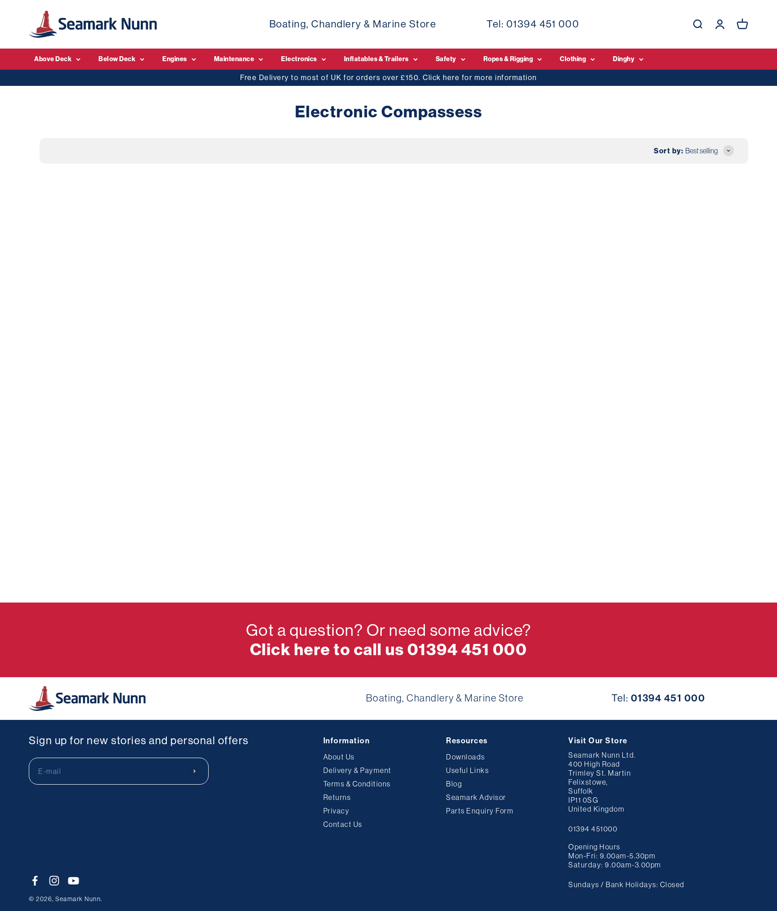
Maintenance (234, 59)
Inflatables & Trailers (376, 59)
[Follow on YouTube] (73, 881)
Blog (454, 784)
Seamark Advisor (476, 797)
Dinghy (623, 59)
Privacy (336, 811)
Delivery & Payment (357, 770)
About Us (339, 757)
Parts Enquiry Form (480, 811)
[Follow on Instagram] (54, 881)
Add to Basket (96, 382)
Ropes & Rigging (508, 59)
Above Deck (52, 59)
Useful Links (467, 770)
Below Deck (116, 59)
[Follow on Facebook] (35, 881)
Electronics (299, 59)
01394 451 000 (543, 24)
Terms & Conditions (357, 784)
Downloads (465, 757)
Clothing (573, 59)
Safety (446, 59)
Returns (337, 797)
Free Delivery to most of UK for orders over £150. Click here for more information (388, 77)
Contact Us (342, 824)
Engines (174, 59)
